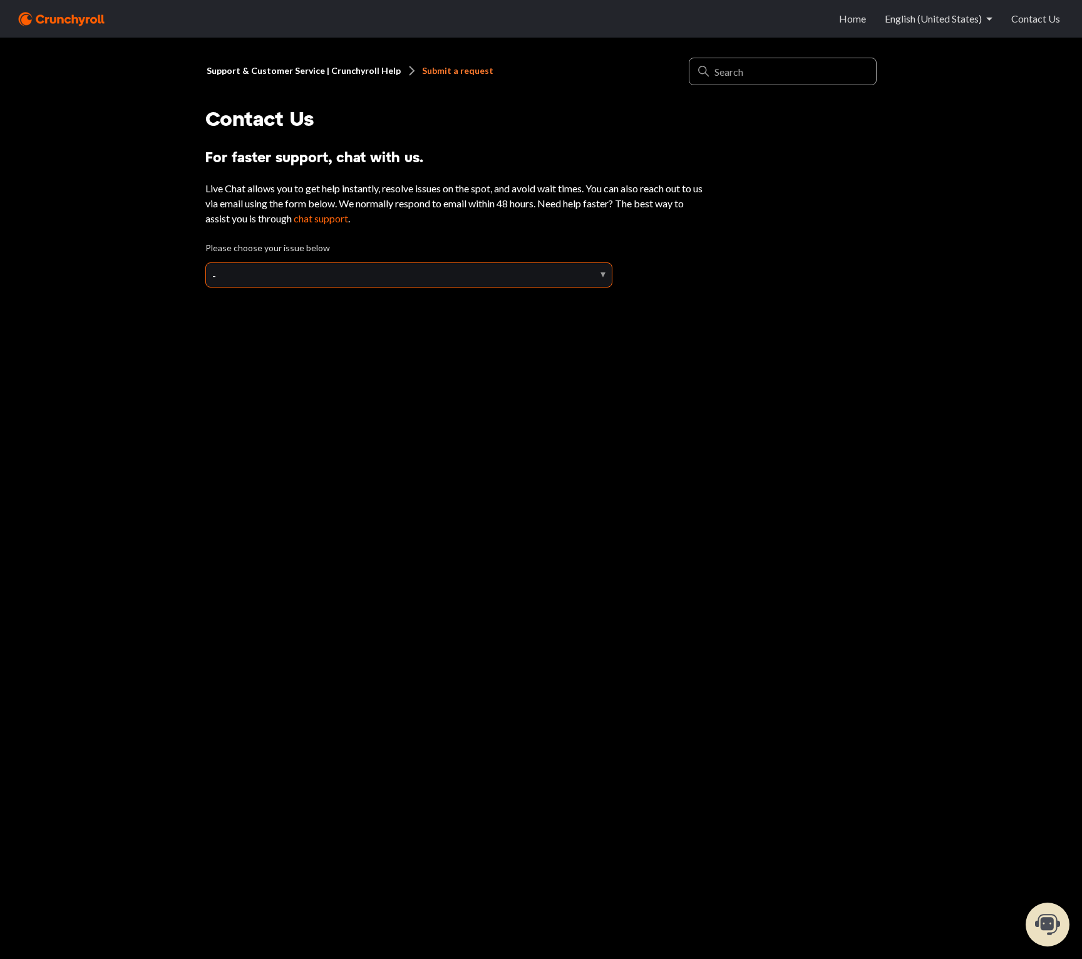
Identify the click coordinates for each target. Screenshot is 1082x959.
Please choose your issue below (267, 247)
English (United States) (933, 18)
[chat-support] (1047, 924)
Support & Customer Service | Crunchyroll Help (304, 70)
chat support (321, 218)
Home (852, 18)
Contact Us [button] (1035, 18)
